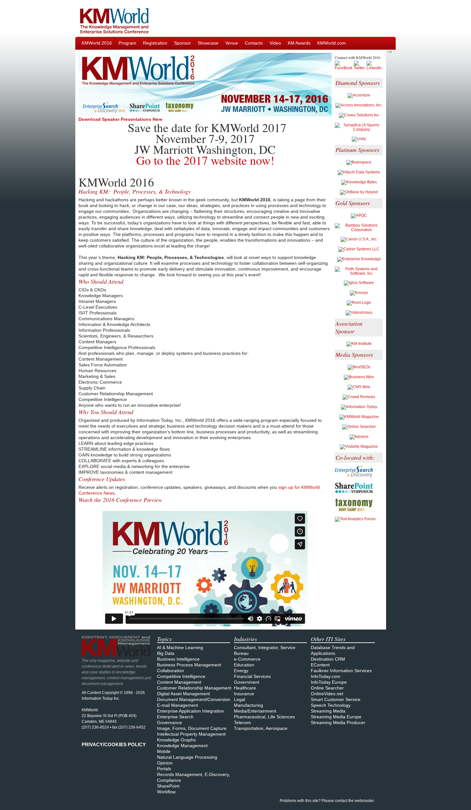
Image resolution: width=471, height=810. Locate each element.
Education (244, 664)
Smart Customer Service (335, 699)
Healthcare (245, 687)
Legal (239, 699)
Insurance (244, 693)
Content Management (179, 682)
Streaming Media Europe (336, 716)
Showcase (208, 43)
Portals (164, 768)
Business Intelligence (178, 659)
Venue (231, 43)
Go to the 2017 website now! (205, 160)
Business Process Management (189, 664)
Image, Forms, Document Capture (192, 728)
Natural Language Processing (187, 757)
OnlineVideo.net (327, 693)
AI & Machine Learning (180, 647)
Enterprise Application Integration (190, 711)
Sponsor (182, 43)
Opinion (165, 762)
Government (246, 682)
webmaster (364, 800)
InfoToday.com (325, 676)
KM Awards (299, 43)
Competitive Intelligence (181, 676)
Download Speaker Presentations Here (120, 119)
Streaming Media (328, 711)
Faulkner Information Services (341, 670)
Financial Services (252, 676)
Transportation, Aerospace (260, 728)
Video (275, 43)
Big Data (165, 653)
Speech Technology (331, 705)
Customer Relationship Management (194, 687)
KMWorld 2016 (97, 43)
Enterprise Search (175, 716)
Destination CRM (328, 659)
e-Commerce (247, 659)
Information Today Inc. (101, 698)
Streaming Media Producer (338, 722)
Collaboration (170, 670)
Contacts (254, 43)
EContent (320, 664)
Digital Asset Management (183, 693)
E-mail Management (177, 705)
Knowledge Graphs (176, 739)
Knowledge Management (182, 745)
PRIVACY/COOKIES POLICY (114, 744)
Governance (169, 722)
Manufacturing (248, 705)
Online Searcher (327, 687)
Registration (155, 43)
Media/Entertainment (255, 711)
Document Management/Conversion (193, 699)
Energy (241, 670)
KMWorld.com (331, 43)
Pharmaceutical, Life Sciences (264, 716)
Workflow (166, 791)
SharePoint (168, 786)
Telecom (242, 722)
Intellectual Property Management (191, 734)
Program (127, 43)
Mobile (163, 751)
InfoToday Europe (329, 682)
